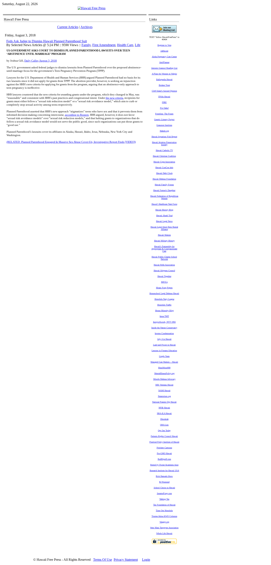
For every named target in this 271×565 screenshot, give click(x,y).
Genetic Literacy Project (164, 119)
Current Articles (67, 27)
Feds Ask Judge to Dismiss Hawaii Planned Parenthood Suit (46, 41)
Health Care (125, 45)
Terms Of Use (102, 559)
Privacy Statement (126, 559)
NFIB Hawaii (164, 408)
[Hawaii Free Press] (91, 8)
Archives (86, 27)
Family (86, 45)
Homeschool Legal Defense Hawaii (164, 293)
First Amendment (103, 45)
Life (137, 45)
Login (146, 559)
